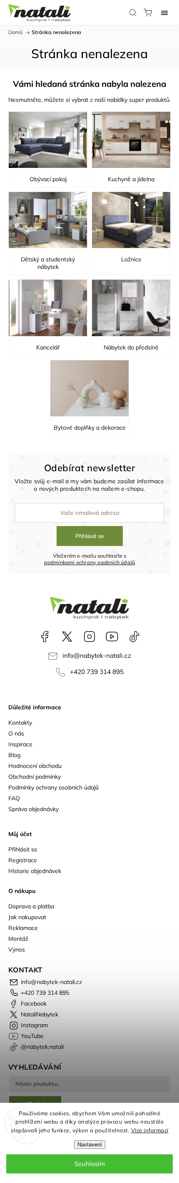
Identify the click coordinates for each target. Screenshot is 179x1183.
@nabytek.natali (134, 636)
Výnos (16, 949)
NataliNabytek (67, 636)
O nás (16, 733)
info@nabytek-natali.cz (96, 655)
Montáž (18, 938)
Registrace (22, 860)
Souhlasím (90, 1164)
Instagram (89, 636)
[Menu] (164, 12)
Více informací (150, 1130)
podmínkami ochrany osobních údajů (89, 562)
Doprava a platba (31, 906)
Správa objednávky (33, 809)
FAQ (14, 798)
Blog (14, 755)
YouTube (112, 636)
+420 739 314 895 (97, 672)
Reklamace (23, 928)
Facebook (44, 636)
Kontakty (20, 722)
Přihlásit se (89, 536)
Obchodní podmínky (34, 776)
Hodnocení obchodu (35, 766)
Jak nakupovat (27, 917)
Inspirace (20, 744)
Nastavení (89, 1144)
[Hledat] (133, 12)
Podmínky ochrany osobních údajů (53, 787)
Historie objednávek (34, 871)
